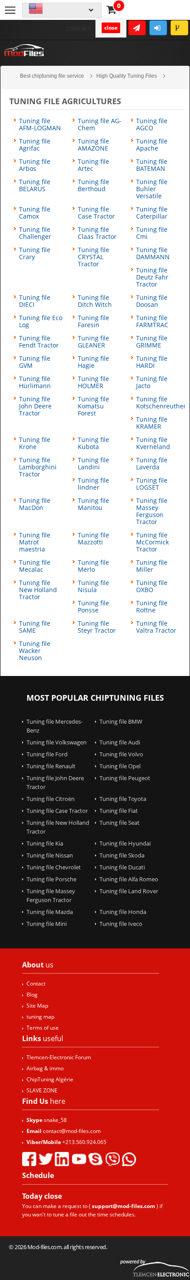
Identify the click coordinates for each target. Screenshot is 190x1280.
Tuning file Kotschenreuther (161, 403)
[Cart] (111, 9)
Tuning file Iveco (120, 924)
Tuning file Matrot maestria (34, 542)
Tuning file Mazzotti (93, 539)
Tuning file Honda (122, 912)
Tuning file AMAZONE (93, 145)
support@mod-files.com (123, 1206)
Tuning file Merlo (93, 566)
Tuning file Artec (93, 165)
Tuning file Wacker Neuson (34, 650)
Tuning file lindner (93, 484)
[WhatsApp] (129, 1159)
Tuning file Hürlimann (35, 382)
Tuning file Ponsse (93, 607)
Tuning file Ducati (122, 867)
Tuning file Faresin (93, 321)
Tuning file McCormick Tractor (152, 542)
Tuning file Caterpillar (151, 213)
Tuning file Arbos (34, 165)
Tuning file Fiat (118, 811)
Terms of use (43, 1027)
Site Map (37, 1005)
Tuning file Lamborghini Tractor (38, 467)
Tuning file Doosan (151, 301)
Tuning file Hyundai (125, 843)
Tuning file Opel (120, 766)
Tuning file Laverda (151, 464)
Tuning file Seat (119, 823)
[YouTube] (78, 1159)
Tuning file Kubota (93, 443)
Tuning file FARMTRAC (152, 321)
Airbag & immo (45, 1068)
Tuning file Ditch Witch (95, 301)
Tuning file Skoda (121, 855)
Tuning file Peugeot (124, 778)
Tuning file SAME (34, 627)
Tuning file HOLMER (93, 382)
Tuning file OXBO (151, 586)
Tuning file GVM (34, 362)
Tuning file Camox (34, 213)
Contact (78, 28)
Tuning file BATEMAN (151, 165)
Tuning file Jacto (151, 382)
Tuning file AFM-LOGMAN (40, 124)
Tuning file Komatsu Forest (93, 406)
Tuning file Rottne (151, 607)
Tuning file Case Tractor (96, 213)
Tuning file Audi (119, 742)
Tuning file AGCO (151, 124)
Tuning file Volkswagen (57, 742)
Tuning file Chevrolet (54, 867)
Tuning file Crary (34, 253)
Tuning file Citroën (51, 799)
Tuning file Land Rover (128, 891)
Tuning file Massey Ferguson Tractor (151, 511)
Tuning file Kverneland (153, 443)
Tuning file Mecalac (34, 566)
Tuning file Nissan (50, 855)
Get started (137, 27)
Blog (32, 994)
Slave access (179, 27)
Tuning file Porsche (51, 879)
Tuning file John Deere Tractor (35, 406)
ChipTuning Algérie (50, 1079)
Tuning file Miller (151, 566)
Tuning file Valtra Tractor (156, 627)
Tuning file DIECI (34, 301)
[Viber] (112, 1159)
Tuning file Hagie (93, 362)
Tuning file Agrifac (34, 145)
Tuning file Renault (51, 766)
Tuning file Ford (47, 754)
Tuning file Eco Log (40, 321)
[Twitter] (45, 1159)
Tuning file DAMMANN (153, 253)
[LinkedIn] (62, 1159)
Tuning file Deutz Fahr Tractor (152, 277)
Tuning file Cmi (151, 233)
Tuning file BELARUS (34, 185)
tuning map (40, 1016)
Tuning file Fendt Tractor (39, 342)
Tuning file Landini (93, 464)
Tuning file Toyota (122, 799)
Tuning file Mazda (50, 912)
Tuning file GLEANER (93, 342)
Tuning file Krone (34, 443)
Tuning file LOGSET (151, 484)
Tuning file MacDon (34, 504)
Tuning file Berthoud (93, 185)
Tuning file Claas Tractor (97, 233)
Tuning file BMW (120, 721)
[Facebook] (29, 1159)
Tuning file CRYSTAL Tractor (93, 257)
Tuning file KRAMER (151, 423)
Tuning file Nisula (93, 586)
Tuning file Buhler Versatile (151, 189)
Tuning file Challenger (35, 233)
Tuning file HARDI (151, 362)
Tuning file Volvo (121, 754)
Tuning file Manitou (93, 504)
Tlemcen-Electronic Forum (59, 1057)
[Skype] (95, 1159)
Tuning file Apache (151, 145)
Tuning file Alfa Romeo (128, 879)
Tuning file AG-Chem (100, 124)
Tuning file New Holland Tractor (38, 589)
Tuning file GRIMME (151, 342)
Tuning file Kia (45, 843)
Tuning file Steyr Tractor (97, 627)
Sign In (158, 27)
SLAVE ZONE (42, 1090)
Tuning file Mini (47, 924)
